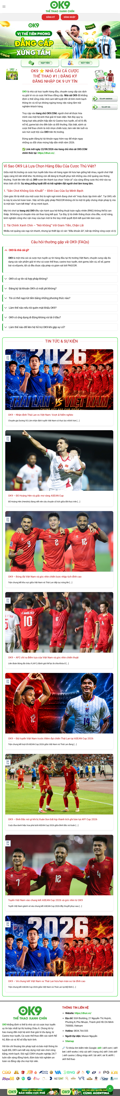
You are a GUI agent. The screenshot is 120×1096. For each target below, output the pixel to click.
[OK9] (60, 6)
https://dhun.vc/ (83, 1013)
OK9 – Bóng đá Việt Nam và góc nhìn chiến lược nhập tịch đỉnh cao (45, 576)
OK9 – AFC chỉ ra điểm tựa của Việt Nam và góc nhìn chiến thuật (43, 657)
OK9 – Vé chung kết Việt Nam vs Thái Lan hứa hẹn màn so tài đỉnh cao (46, 981)
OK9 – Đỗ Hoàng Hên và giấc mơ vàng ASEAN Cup (36, 495)
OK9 (4, 1024)
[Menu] (4, 6)
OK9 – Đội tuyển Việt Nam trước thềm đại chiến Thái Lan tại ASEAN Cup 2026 (50, 738)
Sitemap (69, 1041)
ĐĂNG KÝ (50, 17)
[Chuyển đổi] (6, 250)
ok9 (99, 1048)
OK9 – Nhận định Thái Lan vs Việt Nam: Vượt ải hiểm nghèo (40, 414)
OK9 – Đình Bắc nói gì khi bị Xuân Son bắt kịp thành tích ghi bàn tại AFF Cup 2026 (52, 819)
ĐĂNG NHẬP (69, 17)
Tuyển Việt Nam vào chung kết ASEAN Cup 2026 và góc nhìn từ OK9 (45, 900)
